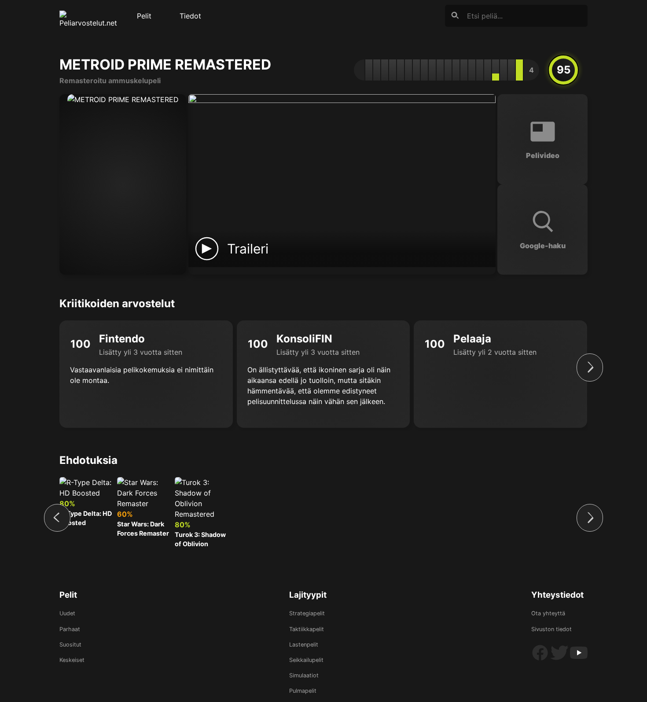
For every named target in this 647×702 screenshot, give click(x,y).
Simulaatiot (304, 675)
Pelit (144, 15)
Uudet (67, 613)
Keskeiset (72, 660)
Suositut (70, 644)
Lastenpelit (303, 644)
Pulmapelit (302, 690)
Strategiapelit (307, 613)
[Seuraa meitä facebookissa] (541, 659)
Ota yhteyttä (548, 613)
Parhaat (69, 629)
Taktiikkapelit (306, 629)
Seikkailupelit (306, 660)
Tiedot (190, 15)
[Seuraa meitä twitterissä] (560, 659)
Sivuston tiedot (551, 629)
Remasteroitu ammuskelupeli (110, 80)
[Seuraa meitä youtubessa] (579, 659)
